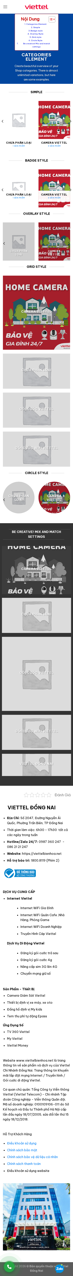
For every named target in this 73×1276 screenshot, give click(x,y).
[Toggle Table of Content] (50, 19)
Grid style (36, 37)
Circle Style (36, 40)
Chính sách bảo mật (22, 1150)
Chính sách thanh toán (24, 1164)
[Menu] (5, 7)
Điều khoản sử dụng (21, 1143)
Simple (36, 27)
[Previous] (3, 129)
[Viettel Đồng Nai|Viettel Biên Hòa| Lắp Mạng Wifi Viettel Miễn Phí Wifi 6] (36, 7)
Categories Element (36, 24)
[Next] (70, 129)
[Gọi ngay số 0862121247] (9, 1266)
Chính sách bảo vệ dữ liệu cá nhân (32, 1157)
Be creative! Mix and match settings (36, 45)
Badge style (37, 30)
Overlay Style (36, 34)
